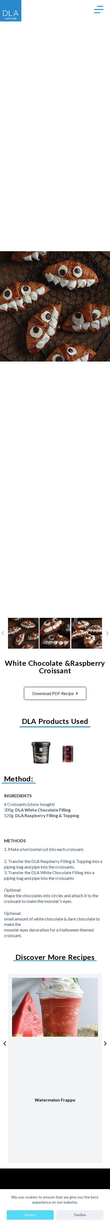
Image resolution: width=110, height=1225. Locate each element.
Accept (30, 1215)
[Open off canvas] (98, 9)
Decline (80, 1215)
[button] (2, 633)
